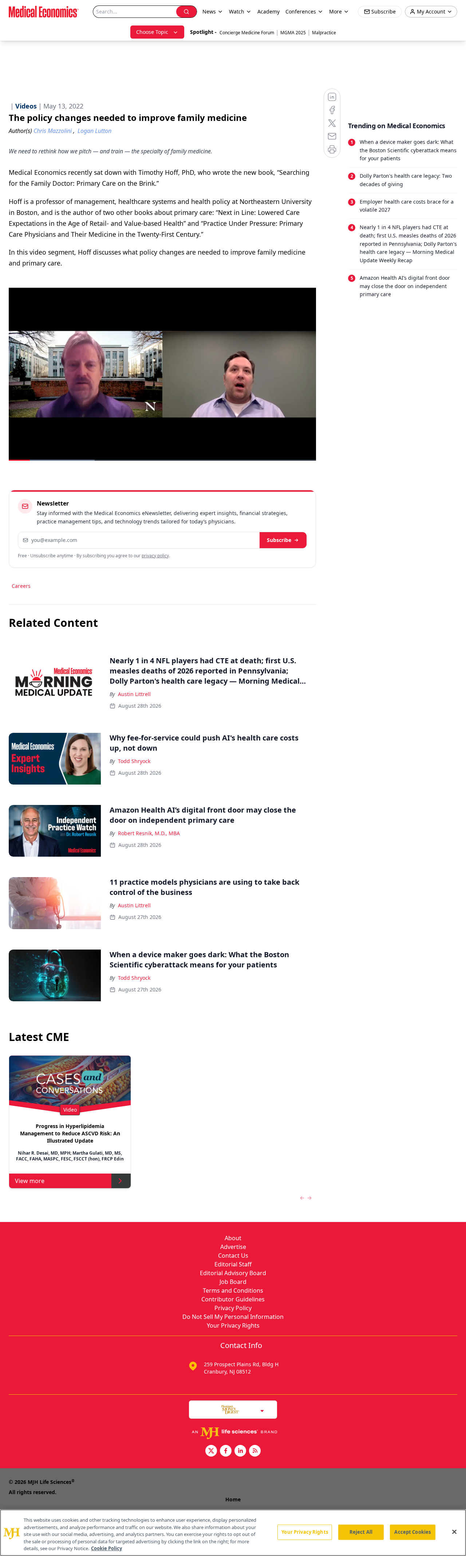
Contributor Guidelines (233, 1299)
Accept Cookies (412, 1532)
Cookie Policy (106, 1548)
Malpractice (324, 33)
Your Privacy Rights (233, 1325)
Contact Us (233, 1256)
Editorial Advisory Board (233, 1273)
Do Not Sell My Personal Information (233, 1317)
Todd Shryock (134, 761)
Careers (21, 585)
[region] (233, 1532)
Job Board (233, 1282)
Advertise (233, 1247)
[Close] (454, 1532)
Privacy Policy (233, 1308)
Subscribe (279, 540)
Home (233, 1499)
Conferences (300, 11)
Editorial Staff (233, 1264)
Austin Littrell (134, 694)
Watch (236, 11)
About (233, 1238)
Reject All (361, 1532)
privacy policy (155, 556)
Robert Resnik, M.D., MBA (149, 833)
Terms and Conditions (233, 1290)
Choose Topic (152, 31)
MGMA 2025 (293, 33)
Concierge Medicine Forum (247, 33)
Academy (268, 11)
